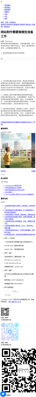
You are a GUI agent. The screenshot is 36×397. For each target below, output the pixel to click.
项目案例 (7, 5)
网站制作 (22, 24)
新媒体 (6, 12)
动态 (5, 14)
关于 (5, 16)
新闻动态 (10, 24)
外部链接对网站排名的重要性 (10, 122)
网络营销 (7, 10)
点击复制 (7, 395)
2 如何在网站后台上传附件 (13, 188)
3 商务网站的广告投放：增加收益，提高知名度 (19, 214)
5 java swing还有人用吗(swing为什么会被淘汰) (19, 194)
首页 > (3, 22)
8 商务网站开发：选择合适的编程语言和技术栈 (19, 234)
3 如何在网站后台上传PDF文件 (14, 190)
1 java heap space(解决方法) (13, 185)
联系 (5, 18)
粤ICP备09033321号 (14, 302)
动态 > (7, 22)
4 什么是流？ (8, 192)
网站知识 (13, 22)
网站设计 (29, 24)
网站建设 (7, 7)
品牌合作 (4, 24)
